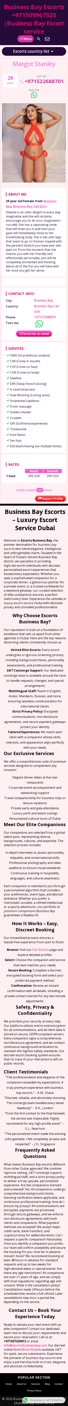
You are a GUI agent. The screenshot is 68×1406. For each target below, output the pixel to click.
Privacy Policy (34, 1390)
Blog (47, 1384)
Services (35, 1384)
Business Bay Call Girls (30, 206)
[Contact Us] (47, 39)
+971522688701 (44, 81)
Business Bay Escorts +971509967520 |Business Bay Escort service (34, 19)
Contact (59, 1384)
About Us (21, 1384)
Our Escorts (40, 950)
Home (9, 1384)
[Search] (38, 39)
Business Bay (43, 300)
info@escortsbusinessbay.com (25, 1345)
